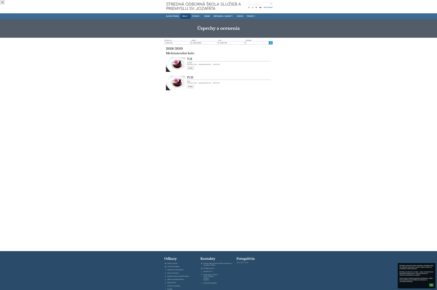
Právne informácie (173, 273)
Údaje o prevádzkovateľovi (175, 279)
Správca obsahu (172, 263)
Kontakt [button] (240, 16)
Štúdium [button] (195, 16)
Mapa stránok (171, 282)
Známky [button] (207, 16)
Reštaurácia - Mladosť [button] (223, 16)
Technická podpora (173, 266)
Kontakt (169, 289)
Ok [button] (431, 285)
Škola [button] (184, 16)
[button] (256, 7)
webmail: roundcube (173, 286)
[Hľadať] (271, 4)
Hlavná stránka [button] (172, 16)
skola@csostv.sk (208, 268)
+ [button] (249, 7)
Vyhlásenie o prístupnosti (175, 270)
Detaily (190, 68)
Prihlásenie (268, 7)
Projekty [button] (250, 16)
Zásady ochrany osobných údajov (178, 276)
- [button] (253, 7)
